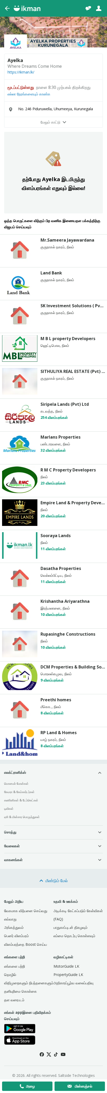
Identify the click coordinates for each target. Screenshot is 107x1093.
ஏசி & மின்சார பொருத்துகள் (22, 817)
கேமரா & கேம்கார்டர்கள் (19, 792)
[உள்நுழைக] (99, 8)
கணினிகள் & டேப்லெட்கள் (21, 800)
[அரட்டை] (88, 8)
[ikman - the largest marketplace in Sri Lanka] (27, 8)
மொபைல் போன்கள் (16, 783)
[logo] (19, 261)
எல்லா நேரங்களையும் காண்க (29, 94)
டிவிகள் (9, 808)
